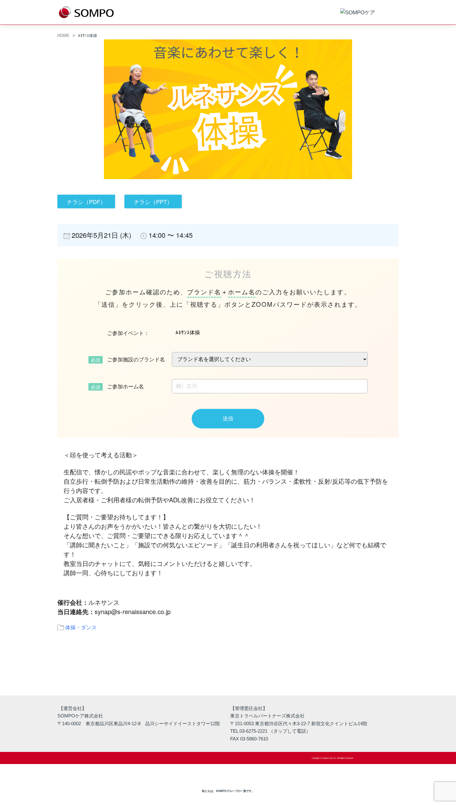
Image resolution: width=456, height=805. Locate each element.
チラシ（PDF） (86, 201)
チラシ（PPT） (153, 201)
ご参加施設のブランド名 (136, 359)
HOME (63, 35)
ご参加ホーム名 (125, 386)
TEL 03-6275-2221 (248, 731)
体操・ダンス (81, 627)
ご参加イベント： (128, 333)
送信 (228, 419)
